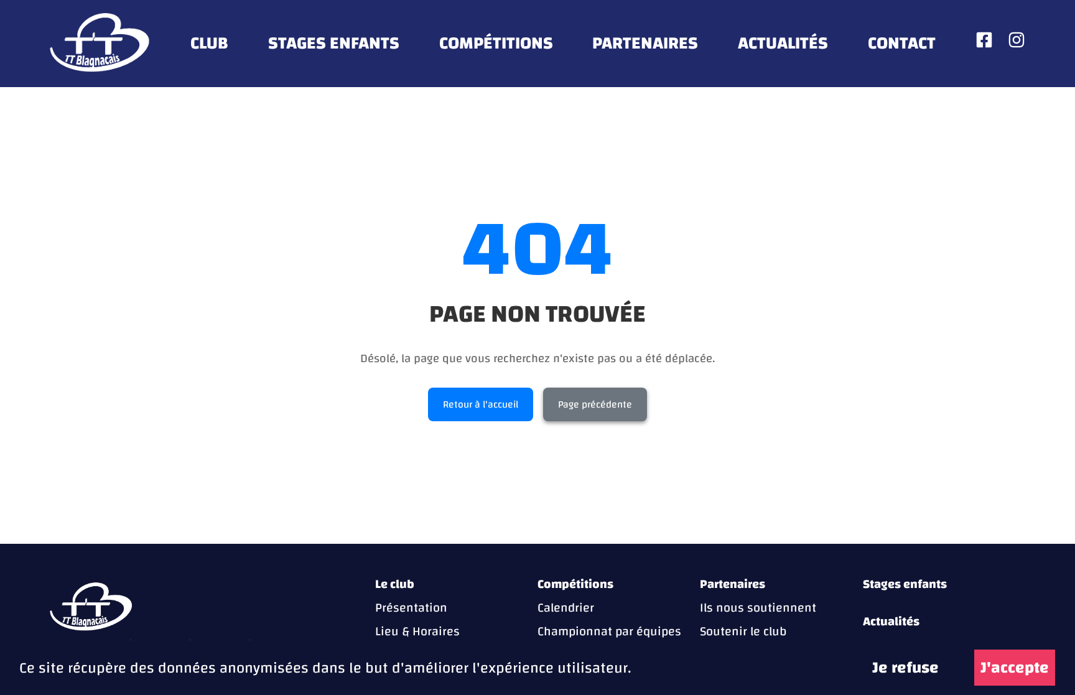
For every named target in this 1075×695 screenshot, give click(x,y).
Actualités (783, 43)
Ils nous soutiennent (758, 607)
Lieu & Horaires (417, 631)
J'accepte (1014, 668)
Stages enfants (333, 43)
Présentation (411, 607)
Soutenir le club (743, 631)
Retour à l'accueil (480, 404)
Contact (902, 43)
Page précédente (595, 404)
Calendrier (566, 607)
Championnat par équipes (609, 631)
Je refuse (905, 668)
